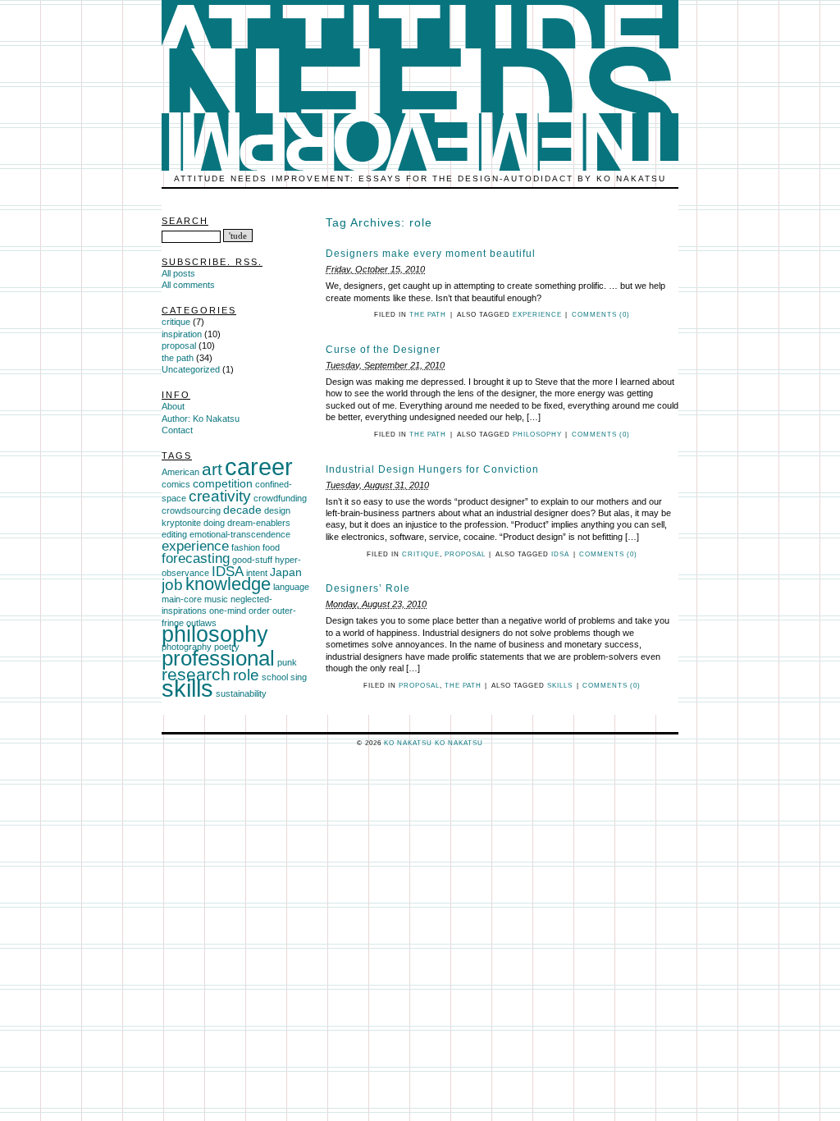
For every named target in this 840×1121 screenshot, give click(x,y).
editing (174, 534)
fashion (245, 547)
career (259, 467)
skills (560, 685)
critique (421, 554)
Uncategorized (191, 369)
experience (537, 314)
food (271, 547)
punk (287, 662)
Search (185, 221)
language (291, 587)
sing (298, 677)
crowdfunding (280, 498)
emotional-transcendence (239, 534)
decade (242, 509)
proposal (465, 554)
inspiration (182, 334)
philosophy (537, 434)
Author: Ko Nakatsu (201, 418)
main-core (182, 599)
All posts (178, 273)
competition (223, 483)
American (180, 472)
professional (218, 658)
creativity (220, 496)
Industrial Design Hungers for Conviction (432, 469)
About (173, 406)
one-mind (227, 610)
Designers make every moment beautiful (431, 253)
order (259, 610)
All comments (188, 285)
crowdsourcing (191, 510)
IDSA (560, 554)
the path (427, 314)
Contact (177, 430)
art (212, 469)
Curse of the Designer (383, 349)
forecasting (196, 558)
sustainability (241, 693)
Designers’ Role (368, 588)
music (216, 599)
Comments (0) (601, 314)
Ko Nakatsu (459, 743)
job (172, 584)
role (246, 675)
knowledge (228, 584)
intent (256, 573)
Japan (286, 572)
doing (214, 523)
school (275, 677)
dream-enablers (258, 523)
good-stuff (252, 560)
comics (176, 484)
